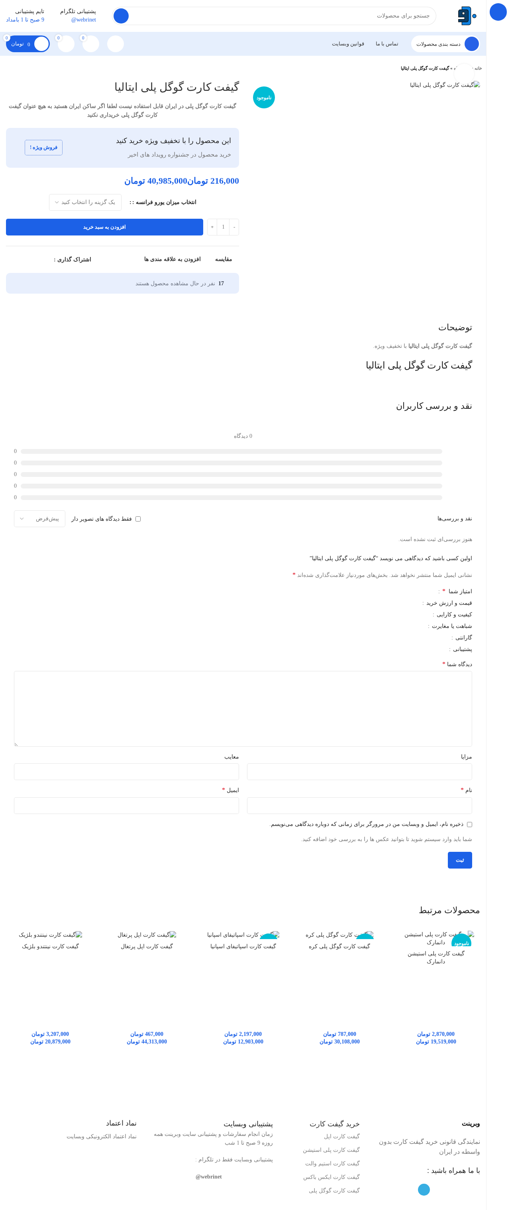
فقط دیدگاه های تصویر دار (101, 519)
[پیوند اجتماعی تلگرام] (10, 260)
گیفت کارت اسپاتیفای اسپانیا (243, 946)
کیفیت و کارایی (453, 615)
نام (466, 789)
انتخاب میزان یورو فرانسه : (164, 202)
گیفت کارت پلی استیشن (331, 1150)
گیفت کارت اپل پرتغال (147, 946)
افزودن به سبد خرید (104, 227)
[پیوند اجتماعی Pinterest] (28, 260)
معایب (231, 757)
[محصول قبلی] (24, 69)
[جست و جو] (121, 16)
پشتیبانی (461, 649)
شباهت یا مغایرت (451, 626)
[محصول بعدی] (8, 69)
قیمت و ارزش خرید (448, 603)
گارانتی (463, 638)
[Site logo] (466, 15)
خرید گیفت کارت (335, 1124)
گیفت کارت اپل (342, 1136)
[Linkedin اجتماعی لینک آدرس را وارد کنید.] (19, 260)
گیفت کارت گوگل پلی (334, 1191)
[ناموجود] (339, 935)
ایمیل (230, 789)
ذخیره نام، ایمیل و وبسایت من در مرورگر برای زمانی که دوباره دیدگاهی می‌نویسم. (366, 824)
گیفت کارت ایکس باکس (331, 1177)
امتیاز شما (457, 591)
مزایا (466, 757)
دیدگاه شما (457, 664)
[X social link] (38, 260)
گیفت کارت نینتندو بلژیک (50, 946)
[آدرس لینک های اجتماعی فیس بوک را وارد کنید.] (47, 260)
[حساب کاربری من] (115, 44)
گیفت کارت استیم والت (332, 1164)
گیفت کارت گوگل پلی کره (339, 946)
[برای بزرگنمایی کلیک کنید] (464, 74)
